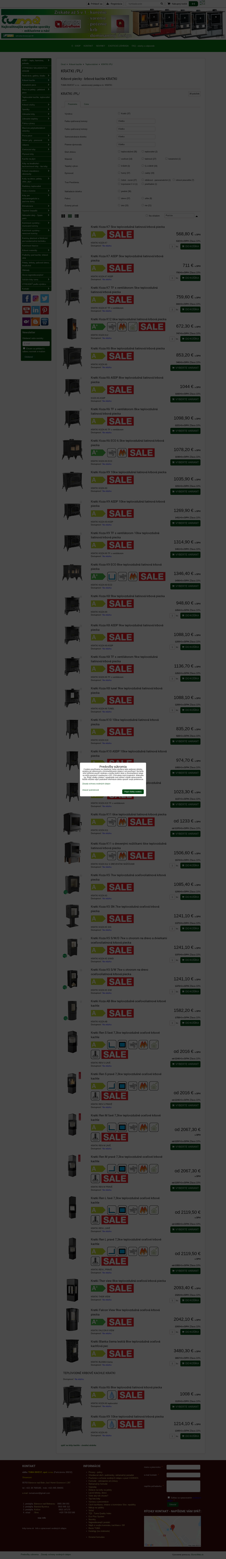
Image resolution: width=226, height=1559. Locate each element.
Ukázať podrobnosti (90, 790)
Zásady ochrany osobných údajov (96, 784)
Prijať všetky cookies (133, 792)
